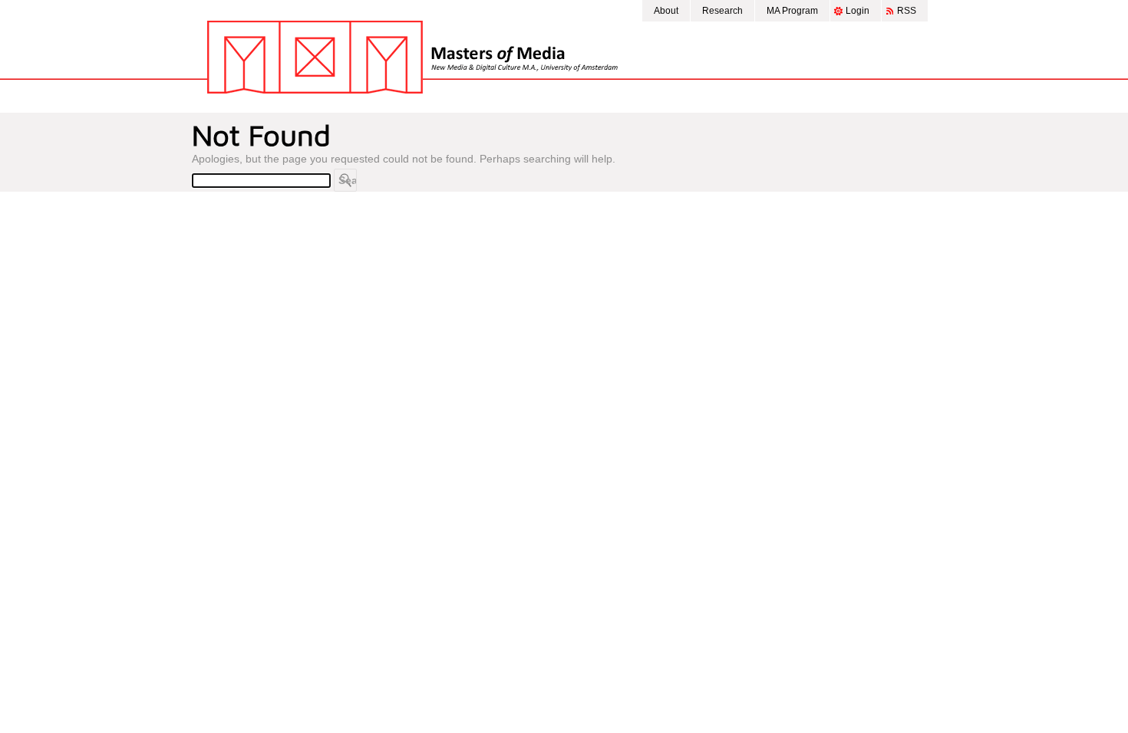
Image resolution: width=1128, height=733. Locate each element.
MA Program (792, 10)
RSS (906, 10)
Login (857, 10)
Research (722, 10)
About (666, 10)
